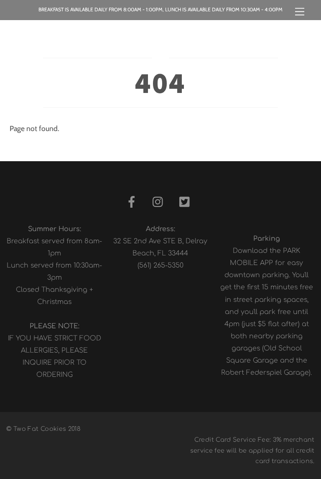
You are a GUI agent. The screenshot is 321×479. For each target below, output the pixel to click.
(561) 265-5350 (160, 265)
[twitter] (186, 202)
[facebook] (133, 202)
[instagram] (159, 202)
